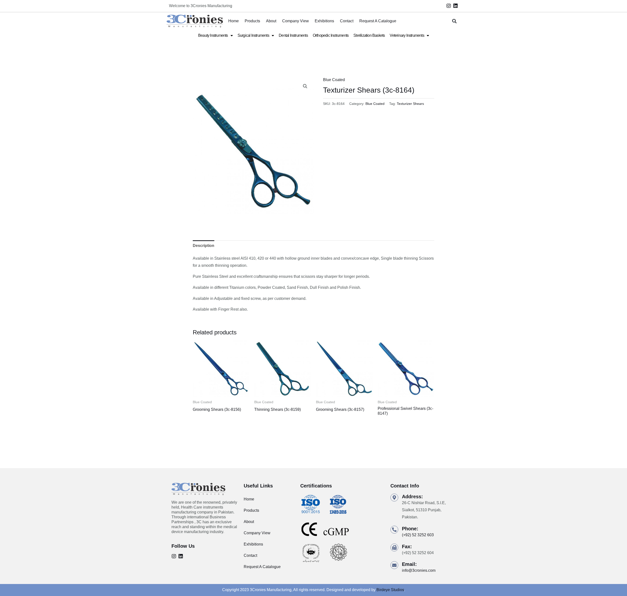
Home (233, 21)
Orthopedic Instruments (331, 35)
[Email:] (394, 565)
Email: (409, 564)
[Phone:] (394, 530)
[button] (454, 21)
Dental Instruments (293, 35)
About (271, 21)
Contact (346, 21)
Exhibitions (324, 21)
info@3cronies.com (418, 570)
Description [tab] (203, 245)
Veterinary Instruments (407, 35)
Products (252, 21)
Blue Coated (334, 80)
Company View (295, 21)
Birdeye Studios (390, 590)
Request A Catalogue (377, 21)
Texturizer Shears (410, 104)
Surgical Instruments (253, 35)
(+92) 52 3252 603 (418, 535)
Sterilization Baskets (369, 35)
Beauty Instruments (213, 35)
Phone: (410, 528)
